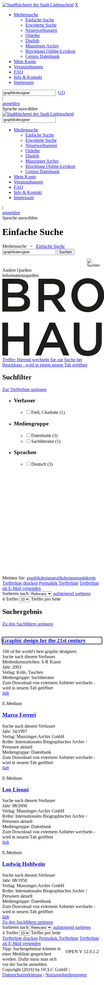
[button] (94, 262)
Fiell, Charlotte (44, 412)
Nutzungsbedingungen (66, 974)
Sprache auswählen (20, 108)
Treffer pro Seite (46, 599)
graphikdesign (39, 577)
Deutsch (38, 464)
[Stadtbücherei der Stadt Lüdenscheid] (38, 4)
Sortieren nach (15, 593)
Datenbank (41, 435)
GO (61, 92)
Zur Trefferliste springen (24, 389)
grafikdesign (63, 577)
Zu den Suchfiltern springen (27, 623)
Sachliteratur (42, 441)
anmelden (11, 103)
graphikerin (85, 577)
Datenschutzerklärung (22, 974)
